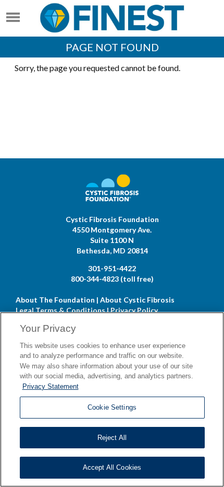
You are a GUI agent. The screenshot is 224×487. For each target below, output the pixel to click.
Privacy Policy (134, 310)
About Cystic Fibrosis (137, 299)
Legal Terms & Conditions (60, 310)
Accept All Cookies (112, 467)
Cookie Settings (112, 407)
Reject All (112, 438)
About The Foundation (55, 299)
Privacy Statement (50, 386)
